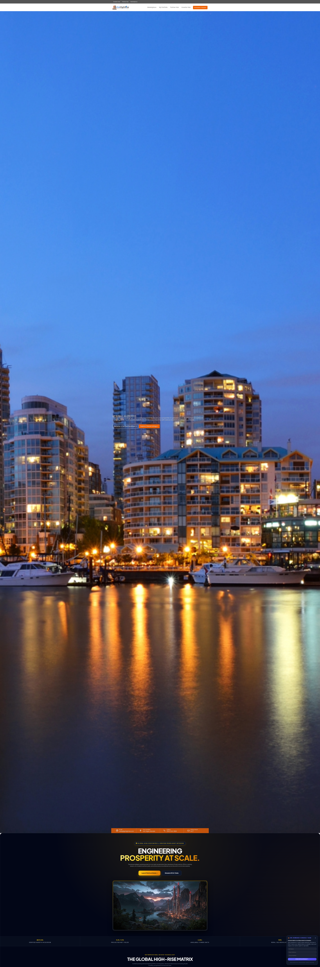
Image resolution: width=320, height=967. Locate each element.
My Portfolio (163, 7)
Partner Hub (125, 1)
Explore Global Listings (148, 426)
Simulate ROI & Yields (171, 873)
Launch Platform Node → (149, 873)
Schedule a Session (200, 7)
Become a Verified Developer (125, 426)
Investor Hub (116, 1)
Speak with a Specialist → (302, 959)
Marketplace (133, 1)
